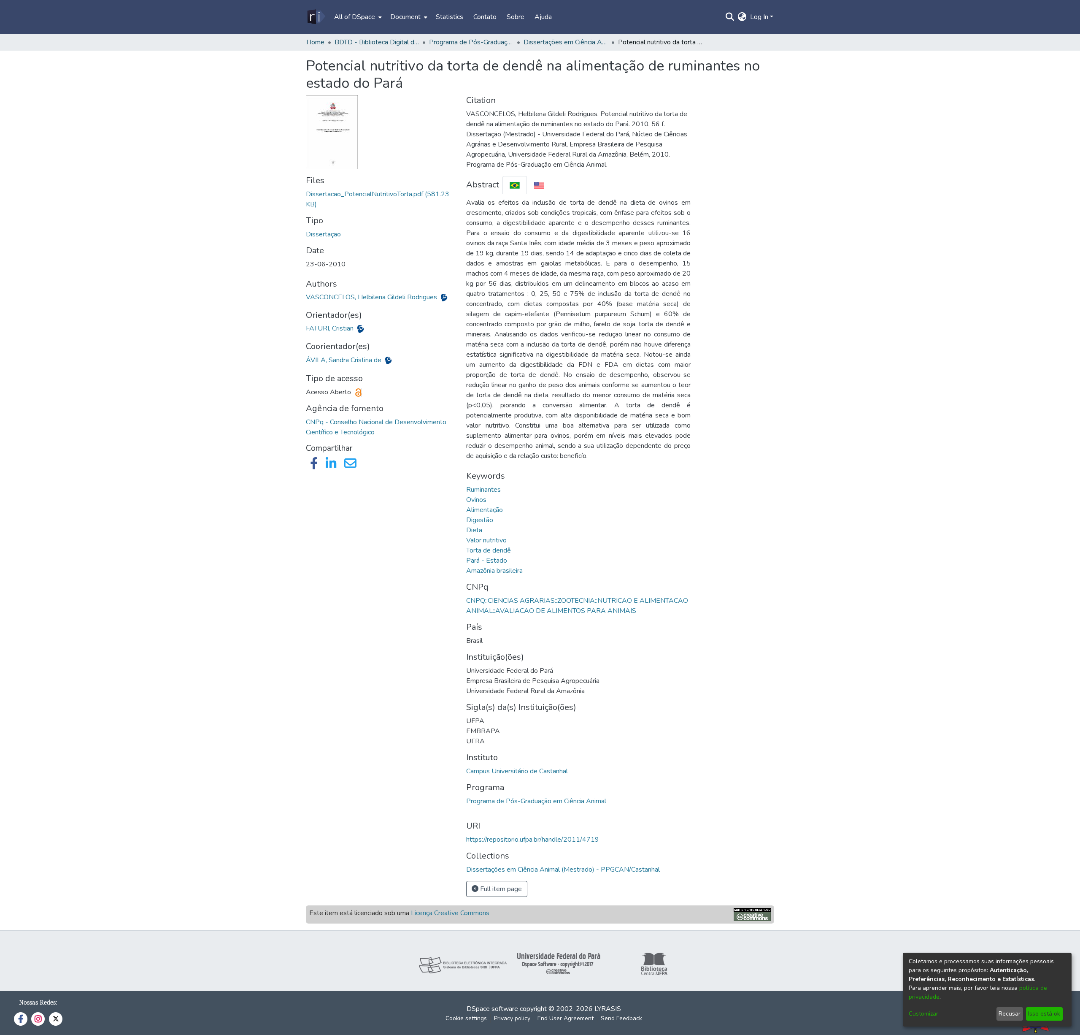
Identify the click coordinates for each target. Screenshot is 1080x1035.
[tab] (514, 185)
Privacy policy (512, 1018)
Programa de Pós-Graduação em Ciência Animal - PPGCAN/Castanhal (471, 42)
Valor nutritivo (486, 540)
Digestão (479, 520)
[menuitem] (357, 17)
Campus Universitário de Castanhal (517, 771)
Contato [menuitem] (485, 17)
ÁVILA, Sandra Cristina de (344, 360)
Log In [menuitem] (759, 17)
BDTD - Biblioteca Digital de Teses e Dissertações (377, 42)
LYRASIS (607, 1008)
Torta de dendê (488, 550)
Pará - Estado (486, 560)
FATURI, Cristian (330, 328)
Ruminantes (483, 489)
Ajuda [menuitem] (543, 17)
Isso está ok (1044, 1014)
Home (315, 42)
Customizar (923, 1014)
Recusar (1010, 1014)
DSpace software (492, 1008)
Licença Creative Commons (450, 913)
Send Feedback (621, 1018)
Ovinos (476, 499)
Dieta (474, 530)
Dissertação (323, 234)
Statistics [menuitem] (449, 17)
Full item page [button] (500, 889)
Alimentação (484, 510)
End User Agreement (565, 1018)
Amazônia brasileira (494, 570)
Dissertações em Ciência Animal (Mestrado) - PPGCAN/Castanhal (566, 42)
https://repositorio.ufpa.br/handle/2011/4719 (532, 839)
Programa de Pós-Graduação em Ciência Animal (536, 801)
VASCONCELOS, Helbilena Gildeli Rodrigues (372, 297)
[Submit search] (730, 17)
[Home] (316, 16)
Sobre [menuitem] (515, 17)
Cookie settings (466, 1018)
